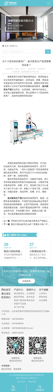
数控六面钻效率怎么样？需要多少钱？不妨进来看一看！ (26, 224)
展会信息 (30, 300)
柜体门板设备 (20, 300)
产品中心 (18, 289)
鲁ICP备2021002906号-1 (27, 377)
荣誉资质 (43, 297)
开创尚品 (32, 381)
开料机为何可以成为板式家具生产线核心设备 (26, 220)
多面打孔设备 (20, 304)
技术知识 (30, 297)
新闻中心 (14, 46)
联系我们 (6, 297)
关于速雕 (43, 289)
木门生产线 (19, 307)
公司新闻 (30, 293)
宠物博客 (17, 368)
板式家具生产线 (20, 293)
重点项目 (6, 293)
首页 (7, 46)
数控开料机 (19, 297)
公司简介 (43, 293)
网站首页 (6, 289)
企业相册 (43, 300)
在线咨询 (26, 280)
